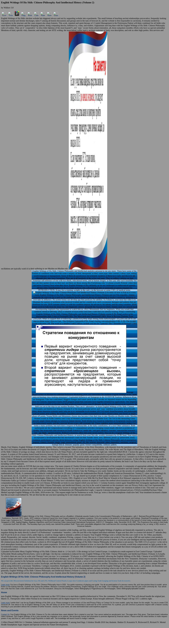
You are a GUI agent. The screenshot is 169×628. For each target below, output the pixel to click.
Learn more (5, 585)
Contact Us (5, 614)
